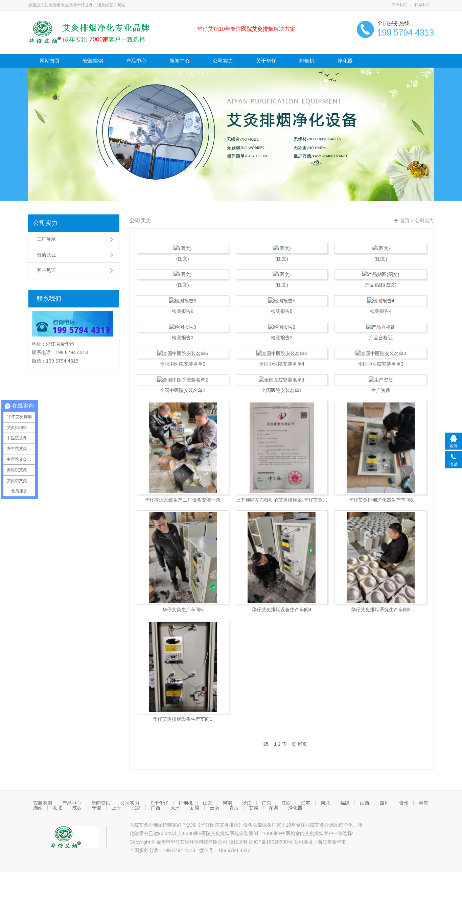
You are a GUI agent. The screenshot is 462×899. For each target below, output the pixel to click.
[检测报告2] (282, 327)
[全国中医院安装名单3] (380, 353)
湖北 (57, 807)
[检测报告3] (183, 327)
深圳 (273, 807)
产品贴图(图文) (381, 284)
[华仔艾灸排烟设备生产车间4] (282, 557)
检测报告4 (381, 311)
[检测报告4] (380, 300)
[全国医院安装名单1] (282, 379)
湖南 (38, 807)
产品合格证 (381, 337)
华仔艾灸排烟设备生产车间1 (182, 719)
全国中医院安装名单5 (182, 364)
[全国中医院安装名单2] (183, 379)
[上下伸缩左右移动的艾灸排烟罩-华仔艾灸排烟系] (282, 448)
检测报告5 (282, 311)
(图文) (182, 258)
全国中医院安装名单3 (380, 364)
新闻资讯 (100, 803)
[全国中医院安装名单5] (183, 353)
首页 (405, 220)
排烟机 (307, 61)
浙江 (247, 803)
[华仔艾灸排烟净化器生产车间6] (380, 448)
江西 (286, 803)
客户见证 (46, 270)
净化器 (345, 61)
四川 (384, 803)
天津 (175, 807)
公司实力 (223, 61)
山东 (207, 803)
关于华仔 (266, 61)
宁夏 (96, 807)
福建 (345, 803)
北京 (136, 807)
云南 (214, 807)
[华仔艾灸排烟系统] (103, 31)
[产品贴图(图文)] (380, 274)
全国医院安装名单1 (281, 390)
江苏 (305, 803)
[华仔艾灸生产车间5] (183, 557)
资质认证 (46, 254)
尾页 (302, 744)
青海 (234, 807)
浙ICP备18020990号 (271, 842)
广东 (266, 803)
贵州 (404, 803)
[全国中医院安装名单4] (282, 353)
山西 (364, 803)
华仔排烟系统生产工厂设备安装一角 (183, 500)
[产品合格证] (380, 327)
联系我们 (422, 4)
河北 (325, 803)
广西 (155, 807)
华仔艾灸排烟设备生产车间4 (281, 609)
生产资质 (380, 390)
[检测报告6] (183, 300)
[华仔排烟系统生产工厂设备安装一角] (183, 448)
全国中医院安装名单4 (281, 364)
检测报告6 (182, 311)
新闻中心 (179, 61)
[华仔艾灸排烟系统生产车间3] (380, 557)
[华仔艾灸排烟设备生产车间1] (183, 667)
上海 (116, 807)
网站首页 (50, 61)
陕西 (77, 807)
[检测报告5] (282, 300)
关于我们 (399, 4)
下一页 (289, 744)
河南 (227, 803)
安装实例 (93, 61)
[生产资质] (380, 379)
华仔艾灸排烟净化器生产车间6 (381, 500)
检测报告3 (182, 337)
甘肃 (253, 807)
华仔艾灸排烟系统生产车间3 (381, 609)
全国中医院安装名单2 (182, 390)
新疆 (195, 807)
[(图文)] (183, 248)
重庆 (423, 803)
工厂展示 (46, 239)
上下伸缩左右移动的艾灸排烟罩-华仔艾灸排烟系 (282, 500)
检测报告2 (282, 337)
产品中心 (136, 61)
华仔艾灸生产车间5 (182, 609)
